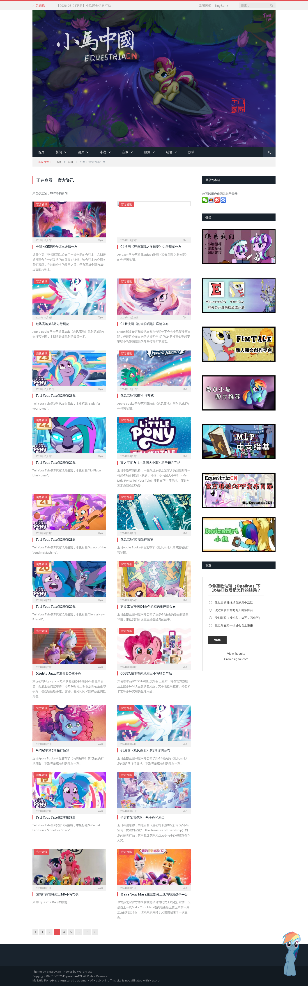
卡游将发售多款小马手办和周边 (142, 817)
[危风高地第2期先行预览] (154, 369)
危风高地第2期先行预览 (137, 395)
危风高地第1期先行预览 (136, 539)
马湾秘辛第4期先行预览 (52, 750)
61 (87, 932)
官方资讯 (41, 204)
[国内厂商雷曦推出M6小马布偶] (69, 868)
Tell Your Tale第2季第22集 (56, 462)
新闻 (59, 152)
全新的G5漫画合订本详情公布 (56, 246)
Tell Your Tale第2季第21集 (55, 539)
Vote (217, 640)
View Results (236, 653)
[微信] (205, 202)
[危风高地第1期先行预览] (154, 513)
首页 (41, 152)
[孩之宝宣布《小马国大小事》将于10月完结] (154, 436)
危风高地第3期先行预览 (52, 324)
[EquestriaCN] (154, 78)
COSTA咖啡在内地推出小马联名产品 (146, 673)
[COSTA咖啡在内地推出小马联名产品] (154, 647)
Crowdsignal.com (236, 659)
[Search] (269, 152)
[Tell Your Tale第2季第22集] (69, 436)
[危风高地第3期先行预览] (69, 297)
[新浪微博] (217, 202)
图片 (81, 152)
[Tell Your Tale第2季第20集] (69, 580)
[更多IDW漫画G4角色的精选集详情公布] (154, 580)
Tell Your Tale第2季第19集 (55, 817)
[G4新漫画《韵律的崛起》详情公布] (154, 297)
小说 (103, 152)
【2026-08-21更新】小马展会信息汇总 (83, 6)
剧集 (147, 152)
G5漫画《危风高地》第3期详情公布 (145, 750)
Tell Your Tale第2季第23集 (56, 395)
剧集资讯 (41, 353)
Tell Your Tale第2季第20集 (56, 606)
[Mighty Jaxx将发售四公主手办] (69, 647)
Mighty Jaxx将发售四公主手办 (58, 673)
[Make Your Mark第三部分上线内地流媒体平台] (154, 868)
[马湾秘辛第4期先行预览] (69, 724)
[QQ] (211, 202)
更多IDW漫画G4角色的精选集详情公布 (148, 606)
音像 (125, 152)
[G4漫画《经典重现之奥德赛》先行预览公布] (154, 221)
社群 (169, 152)
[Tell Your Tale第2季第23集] (69, 369)
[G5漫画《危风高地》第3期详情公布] (154, 724)
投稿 (191, 152)
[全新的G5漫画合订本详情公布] (69, 221)
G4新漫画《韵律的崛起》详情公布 (144, 324)
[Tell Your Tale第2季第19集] (69, 791)
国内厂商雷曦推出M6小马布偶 (57, 894)
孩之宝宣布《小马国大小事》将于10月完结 (150, 462)
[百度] (224, 202)
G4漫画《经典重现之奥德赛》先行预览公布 (150, 246)
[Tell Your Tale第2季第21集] (69, 513)
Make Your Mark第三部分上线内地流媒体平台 (154, 894)
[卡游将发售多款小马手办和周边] (154, 791)
